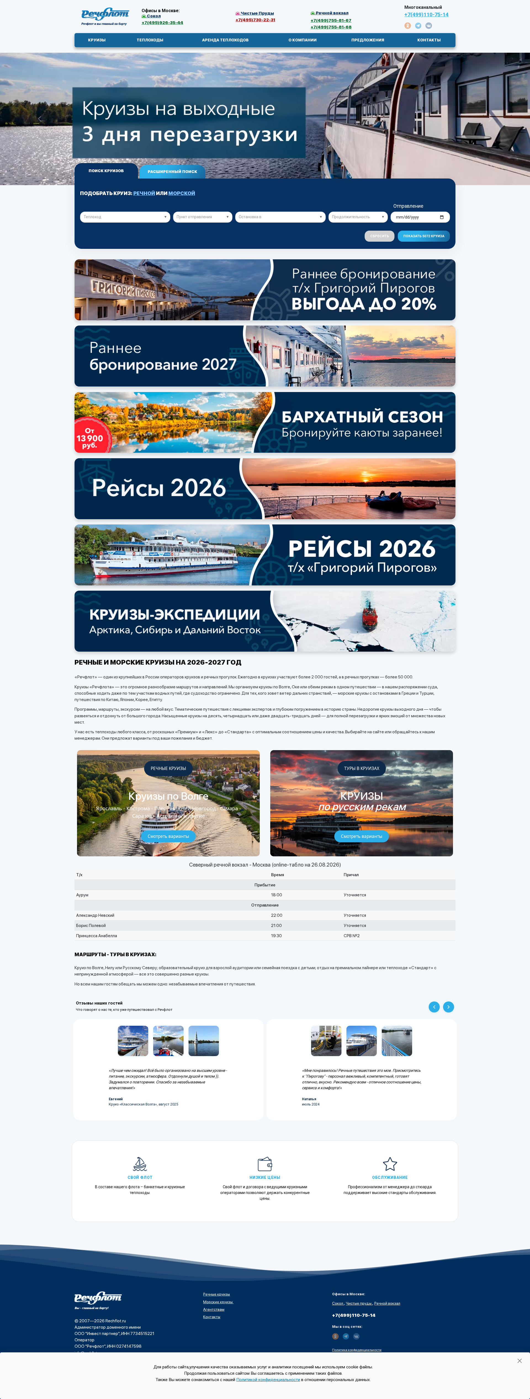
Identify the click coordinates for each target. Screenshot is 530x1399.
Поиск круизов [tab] (106, 171)
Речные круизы (216, 1294)
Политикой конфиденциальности (268, 1379)
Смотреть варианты (168, 836)
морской (181, 193)
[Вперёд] (448, 1006)
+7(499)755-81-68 (331, 27)
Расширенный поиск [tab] (172, 171)
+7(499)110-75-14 (426, 14)
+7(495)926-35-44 (162, 22)
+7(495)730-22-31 (255, 19)
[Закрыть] (519, 1361)
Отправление (408, 206)
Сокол (338, 1303)
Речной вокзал (387, 1303)
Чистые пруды (359, 1303)
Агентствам (213, 1309)
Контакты (211, 1317)
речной (144, 193)
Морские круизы (218, 1302)
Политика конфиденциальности (356, 1350)
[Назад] (434, 1006)
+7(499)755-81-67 (331, 20)
